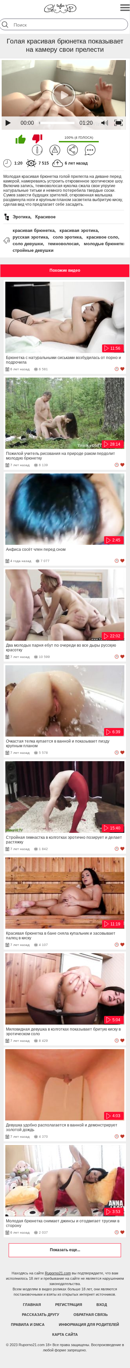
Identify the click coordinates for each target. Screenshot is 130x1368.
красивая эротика (79, 230)
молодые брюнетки (105, 243)
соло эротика (67, 237)
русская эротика (30, 237)
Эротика (21, 216)
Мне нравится (20, 139)
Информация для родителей (89, 1325)
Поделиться (72, 150)
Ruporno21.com (58, 1273)
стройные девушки (33, 250)
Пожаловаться (55, 150)
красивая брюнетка (34, 230)
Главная (32, 1305)
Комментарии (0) (90, 150)
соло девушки (28, 243)
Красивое (45, 216)
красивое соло (102, 237)
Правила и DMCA (28, 1325)
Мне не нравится (37, 139)
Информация (37, 150)
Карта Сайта (65, 1334)
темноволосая (63, 243)
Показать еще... (65, 1250)
